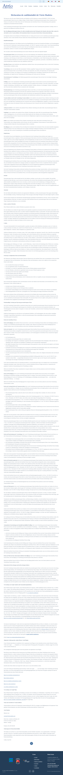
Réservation (53, 6)
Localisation (36, 767)
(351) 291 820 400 (7, 1)
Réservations (36, 759)
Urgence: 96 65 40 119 (52, 766)
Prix (49, 6)
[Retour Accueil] (7, 6)
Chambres (30, 6)
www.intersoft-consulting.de (32, 592)
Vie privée (36, 763)
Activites (41, 6)
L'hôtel (25, 6)
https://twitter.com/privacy (9, 678)
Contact (35, 765)
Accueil (21, 6)
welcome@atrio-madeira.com (9, 716)
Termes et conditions (38, 761)
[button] (31, 743)
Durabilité (59, 6)
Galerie (45, 6)
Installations (35, 6)
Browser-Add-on (45, 629)
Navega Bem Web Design (55, 771)
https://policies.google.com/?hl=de (33, 618)
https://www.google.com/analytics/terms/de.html (13, 618)
